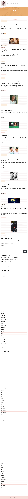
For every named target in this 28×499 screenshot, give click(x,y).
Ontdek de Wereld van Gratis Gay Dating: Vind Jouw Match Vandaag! (13, 237)
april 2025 (2, 311)
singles (2, 463)
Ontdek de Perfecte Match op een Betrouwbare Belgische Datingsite (13, 50)
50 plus (2, 353)
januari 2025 (3, 317)
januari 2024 (3, 341)
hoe (1, 416)
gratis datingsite (3, 410)
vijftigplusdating (3, 479)
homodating (2, 420)
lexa (1, 422)
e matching (2, 390)
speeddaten (2, 471)
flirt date (2, 400)
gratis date (2, 406)
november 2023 (3, 345)
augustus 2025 (3, 303)
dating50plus (3, 386)
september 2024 (3, 325)
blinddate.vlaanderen (12, 3)
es (1, 396)
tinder (2, 473)
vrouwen (2, 487)
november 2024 (3, 321)
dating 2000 (3, 382)
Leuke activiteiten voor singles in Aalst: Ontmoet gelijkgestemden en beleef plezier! (12, 266)
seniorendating (3, 455)
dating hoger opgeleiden (4, 384)
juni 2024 (2, 331)
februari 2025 (3, 315)
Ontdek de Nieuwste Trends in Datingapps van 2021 (13, 66)
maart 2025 (2, 313)
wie (1, 493)
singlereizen (3, 461)
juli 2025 (2, 305)
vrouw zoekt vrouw (3, 485)
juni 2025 (2, 307)
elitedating (2, 394)
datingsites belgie (3, 388)
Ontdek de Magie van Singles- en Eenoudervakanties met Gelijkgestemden (11, 261)
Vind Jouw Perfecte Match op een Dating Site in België (13, 209)
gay (1, 404)
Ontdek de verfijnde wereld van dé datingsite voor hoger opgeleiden (10, 259)
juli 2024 (2, 329)
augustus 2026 (3, 278)
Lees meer (2, 33)
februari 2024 (3, 339)
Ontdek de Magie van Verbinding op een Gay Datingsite (12, 159)
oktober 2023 (3, 347)
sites (2, 467)
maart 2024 (2, 337)
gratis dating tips (3, 408)
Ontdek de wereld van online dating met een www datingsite (14, 25)
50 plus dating (3, 355)
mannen (2, 426)
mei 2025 (2, 309)
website (2, 491)
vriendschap (3, 481)
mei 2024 (2, 333)
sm (1, 469)
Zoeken (2, 249)
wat (1, 489)
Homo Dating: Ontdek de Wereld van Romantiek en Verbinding (13, 185)
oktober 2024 (3, 323)
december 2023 (3, 343)
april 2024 (2, 335)
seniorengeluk (3, 457)
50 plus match (3, 357)
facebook (2, 398)
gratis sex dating (3, 412)
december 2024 (3, 319)
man (1, 424)
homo (2, 418)
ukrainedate (2, 475)
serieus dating (3, 459)
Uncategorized (3, 47)
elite (2, 392)
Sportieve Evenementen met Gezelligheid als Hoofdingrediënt (9, 257)
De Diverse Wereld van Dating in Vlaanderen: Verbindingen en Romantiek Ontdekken (12, 82)
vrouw (2, 483)
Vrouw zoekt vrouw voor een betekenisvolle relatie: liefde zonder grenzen (14, 109)
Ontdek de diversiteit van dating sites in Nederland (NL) (11, 134)
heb (1, 414)
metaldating (2, 428)
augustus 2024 (3, 327)
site (1, 465)
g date (2, 402)
